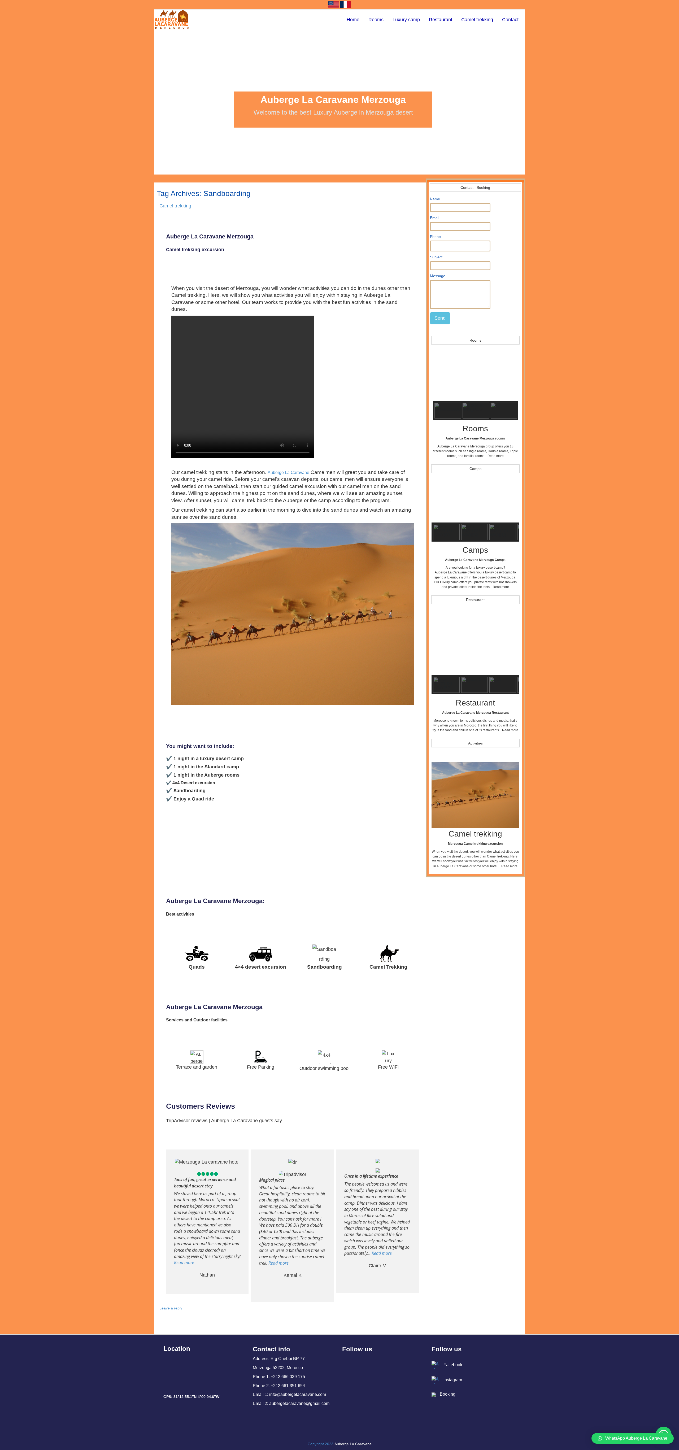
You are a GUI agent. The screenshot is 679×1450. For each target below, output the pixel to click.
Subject (436, 257)
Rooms (376, 19)
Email (434, 218)
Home (353, 19)
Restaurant (440, 19)
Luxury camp (406, 19)
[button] (441, 375)
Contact (510, 19)
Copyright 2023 (320, 1444)
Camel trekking (477, 19)
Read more (496, 456)
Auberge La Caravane (288, 472)
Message (437, 276)
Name (435, 199)
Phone (435, 236)
